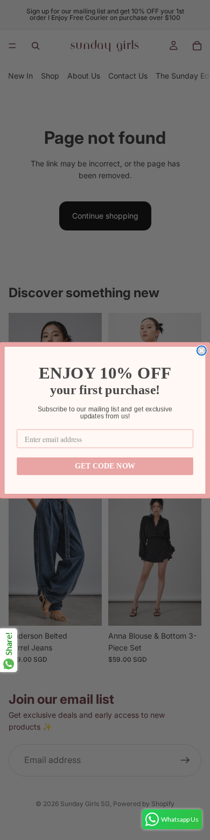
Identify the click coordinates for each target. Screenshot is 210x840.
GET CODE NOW (105, 466)
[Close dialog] (201, 350)
